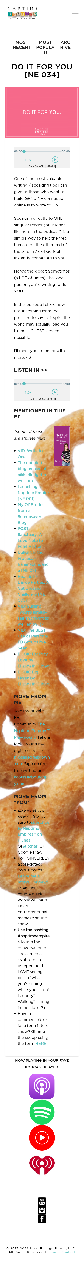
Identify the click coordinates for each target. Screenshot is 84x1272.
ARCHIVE (65, 45)
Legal (53, 1252)
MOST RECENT (22, 45)
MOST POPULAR (45, 47)
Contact (68, 1252)
